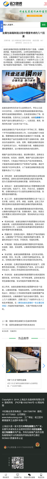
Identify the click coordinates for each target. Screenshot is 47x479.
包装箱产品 (18, 477)
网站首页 (6, 477)
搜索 (44, 25)
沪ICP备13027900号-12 (26, 402)
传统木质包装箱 (29, 477)
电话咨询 (41, 477)
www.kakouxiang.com (12, 417)
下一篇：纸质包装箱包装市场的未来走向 (18, 324)
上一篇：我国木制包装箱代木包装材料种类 (19, 321)
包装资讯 (13, 331)
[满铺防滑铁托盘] (23, 101)
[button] (43, 366)
